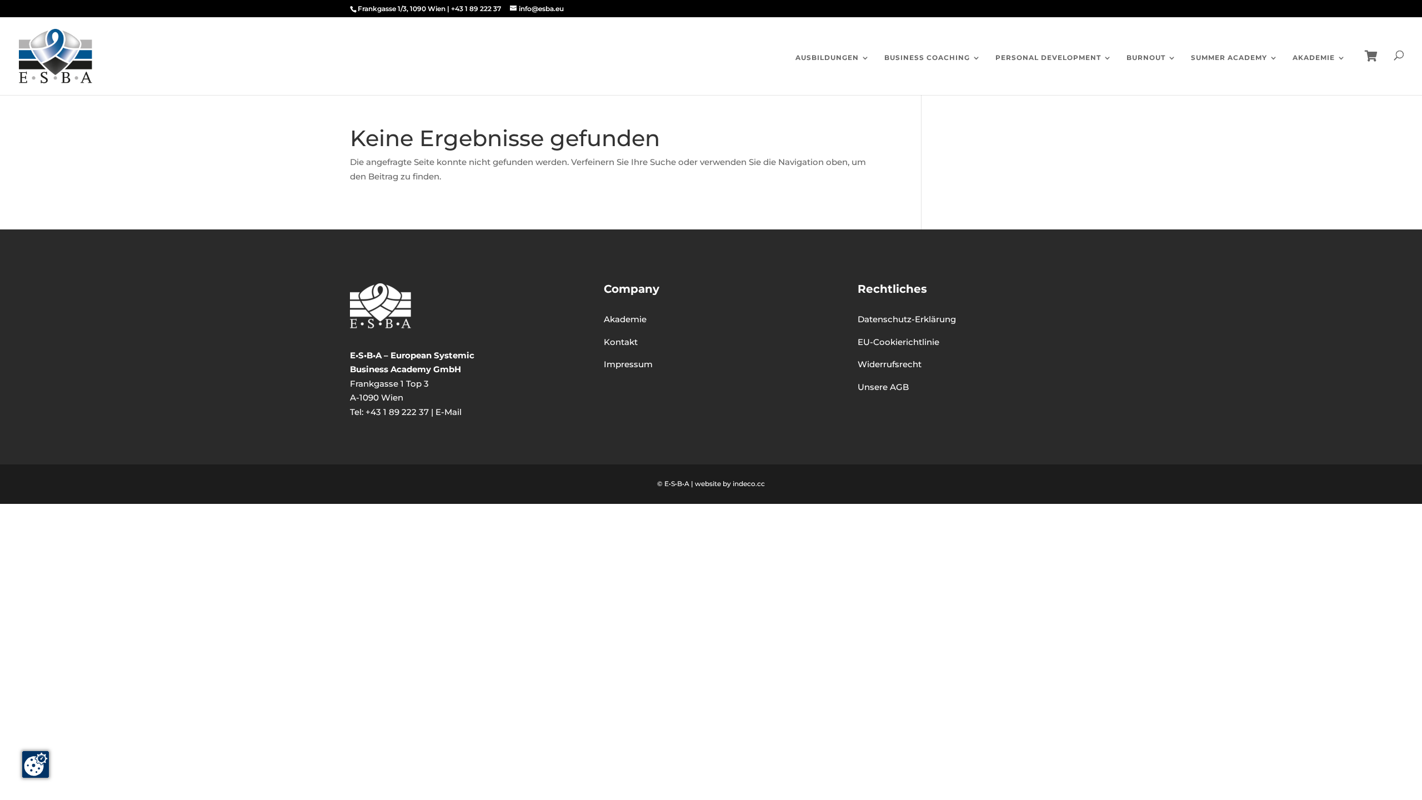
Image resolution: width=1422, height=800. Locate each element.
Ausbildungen (827, 58)
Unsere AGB (883, 387)
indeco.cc (749, 483)
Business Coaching (927, 58)
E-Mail (448, 412)
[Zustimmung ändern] (35, 764)
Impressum (628, 364)
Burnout (1145, 58)
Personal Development (1048, 58)
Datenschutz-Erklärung (907, 319)
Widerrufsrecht (890, 364)
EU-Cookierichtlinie (898, 342)
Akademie (1314, 58)
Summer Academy (1229, 58)
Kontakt (621, 342)
